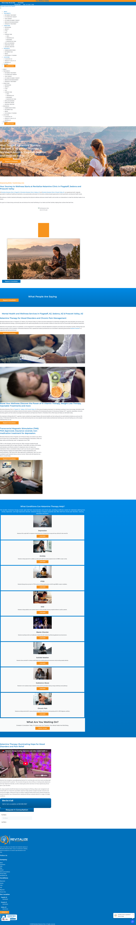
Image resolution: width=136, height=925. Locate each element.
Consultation (10, 66)
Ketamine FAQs (9, 51)
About (5, 11)
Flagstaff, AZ (8, 59)
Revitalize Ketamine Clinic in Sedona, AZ (30, 192)
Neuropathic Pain (11, 41)
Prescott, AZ (4, 902)
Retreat (6, 64)
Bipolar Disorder (9, 43)
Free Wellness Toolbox (42, 1)
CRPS (7, 36)
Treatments (7, 13)
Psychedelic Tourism (11, 55)
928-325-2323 (5, 909)
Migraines (9, 39)
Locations (6, 57)
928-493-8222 (5, 904)
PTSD (6, 30)
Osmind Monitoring (10, 50)
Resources (7, 48)
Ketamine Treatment (10, 15)
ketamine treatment (75, 328)
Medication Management (12, 22)
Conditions (7, 25)
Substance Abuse (9, 44)
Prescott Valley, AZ (10, 60)
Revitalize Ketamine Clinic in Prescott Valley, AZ (53, 192)
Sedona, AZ (8, 62)
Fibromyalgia (10, 37)
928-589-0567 (5, 899)
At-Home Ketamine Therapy (12, 20)
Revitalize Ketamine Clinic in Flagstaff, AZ (11, 192)
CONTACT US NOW (42, 728)
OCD (6, 32)
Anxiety (7, 29)
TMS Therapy (8, 18)
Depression (8, 27)
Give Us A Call (7, 800)
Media (6, 53)
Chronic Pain (8, 34)
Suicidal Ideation (9, 46)
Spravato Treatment (10, 23)
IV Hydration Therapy (11, 16)
